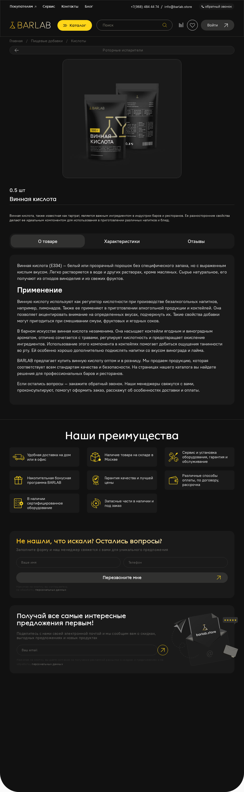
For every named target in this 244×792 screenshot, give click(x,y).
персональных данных (50, 589)
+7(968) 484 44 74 (145, 7)
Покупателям (22, 7)
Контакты (69, 7)
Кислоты (78, 40)
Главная (16, 40)
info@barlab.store (178, 7)
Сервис (49, 7)
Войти (212, 25)
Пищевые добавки (47, 40)
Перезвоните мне (122, 577)
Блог (89, 7)
